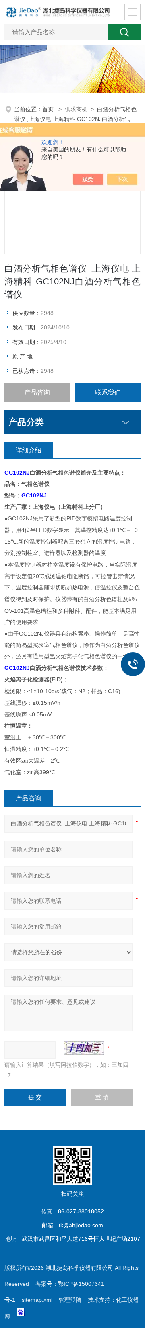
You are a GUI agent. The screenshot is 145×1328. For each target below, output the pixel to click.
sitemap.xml (37, 1300)
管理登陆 (70, 1300)
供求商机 (76, 109)
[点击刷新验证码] (84, 1048)
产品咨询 (37, 392)
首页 (48, 109)
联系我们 (108, 392)
